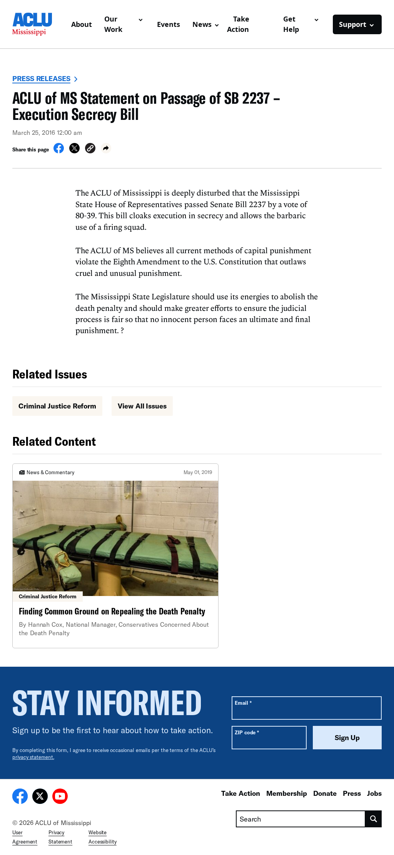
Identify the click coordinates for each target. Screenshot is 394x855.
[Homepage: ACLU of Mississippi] (38, 24)
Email (243, 702)
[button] (90, 149)
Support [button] (352, 24)
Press (352, 793)
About (81, 24)
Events (168, 24)
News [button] (202, 24)
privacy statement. (33, 757)
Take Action (238, 24)
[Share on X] (74, 151)
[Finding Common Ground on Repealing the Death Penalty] (115, 556)
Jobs (374, 793)
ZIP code (247, 732)
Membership (286, 793)
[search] (374, 818)
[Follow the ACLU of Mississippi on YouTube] (60, 797)
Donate (325, 793)
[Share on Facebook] (58, 151)
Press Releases (41, 78)
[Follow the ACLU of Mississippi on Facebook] (20, 797)
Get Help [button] (291, 24)
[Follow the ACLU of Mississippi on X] (40, 797)
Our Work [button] (113, 24)
